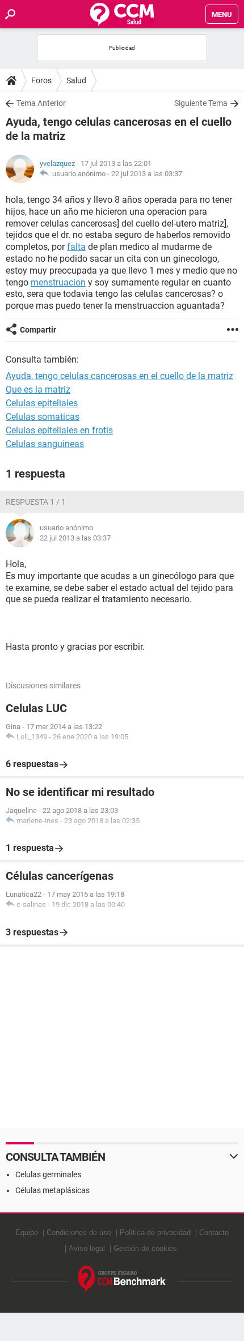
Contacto (214, 1232)
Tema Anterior (41, 103)
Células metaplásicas (52, 1190)
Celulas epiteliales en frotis (59, 430)
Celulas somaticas (42, 416)
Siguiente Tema (201, 103)
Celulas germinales (48, 1174)
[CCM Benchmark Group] (122, 1279)
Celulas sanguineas (45, 444)
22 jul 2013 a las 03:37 (146, 173)
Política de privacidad (155, 1232)
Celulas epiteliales (42, 403)
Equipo (26, 1232)
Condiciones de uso (79, 1232)
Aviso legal (87, 1248)
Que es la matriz (38, 389)
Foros (41, 80)
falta (76, 246)
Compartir (38, 329)
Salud (76, 80)
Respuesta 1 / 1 (36, 501)
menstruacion (58, 282)
